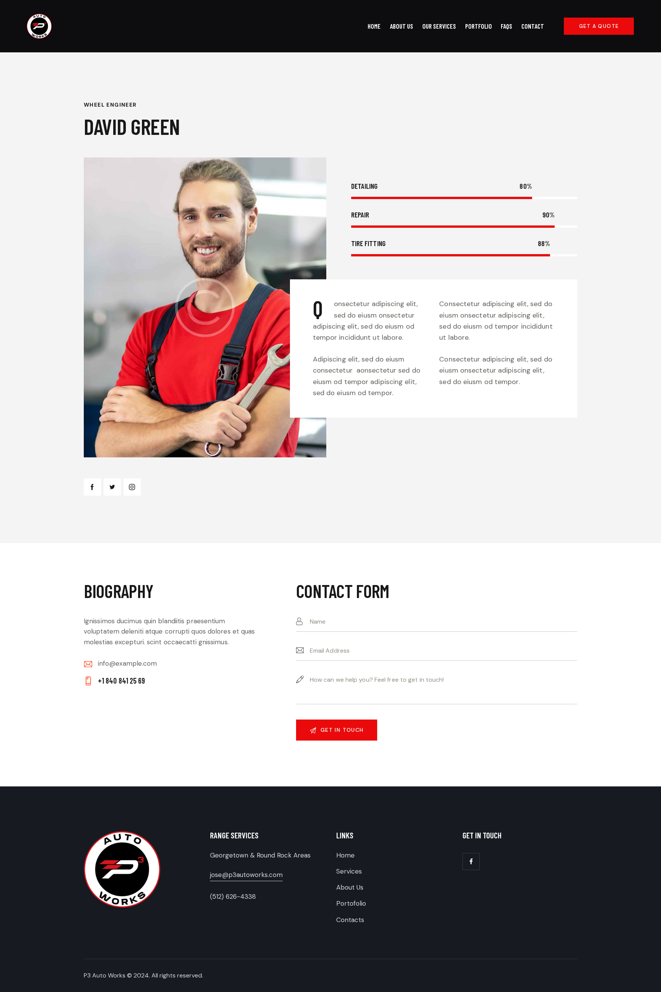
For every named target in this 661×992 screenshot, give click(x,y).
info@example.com (127, 663)
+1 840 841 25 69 (121, 680)
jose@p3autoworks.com (246, 874)
